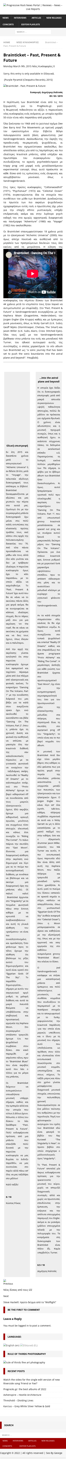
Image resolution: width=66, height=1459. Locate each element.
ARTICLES (36, 17)
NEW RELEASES (54, 17)
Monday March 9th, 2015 (17, 66)
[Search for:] (33, 31)
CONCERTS (8, 24)
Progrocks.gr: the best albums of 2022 (24, 1389)
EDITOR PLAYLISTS (30, 24)
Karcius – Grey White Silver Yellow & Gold (26, 1406)
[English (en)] (11, 1345)
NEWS (6, 17)
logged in (23, 1325)
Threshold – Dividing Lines (18, 1400)
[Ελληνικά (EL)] (29, 1345)
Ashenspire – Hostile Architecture (22, 1394)
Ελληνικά (49, 73)
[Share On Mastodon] (4, 1279)
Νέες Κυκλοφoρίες (42, 66)
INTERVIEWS (20, 17)
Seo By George (54, 1453)
